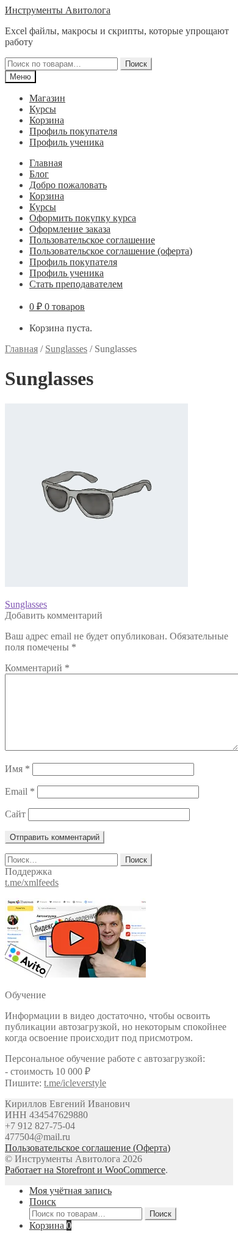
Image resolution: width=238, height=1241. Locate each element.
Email (20, 791)
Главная (45, 163)
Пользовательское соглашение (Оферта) (87, 1148)
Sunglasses (66, 349)
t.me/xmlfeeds (32, 882)
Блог (39, 174)
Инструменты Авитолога (57, 10)
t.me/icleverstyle (75, 1083)
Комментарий (37, 668)
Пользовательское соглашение (92, 240)
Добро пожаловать (68, 185)
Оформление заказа (69, 229)
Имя (17, 769)
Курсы (42, 109)
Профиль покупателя (73, 131)
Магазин (47, 98)
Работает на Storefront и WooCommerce (85, 1170)
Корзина (46, 120)
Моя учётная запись (70, 1190)
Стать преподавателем (76, 284)
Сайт (15, 814)
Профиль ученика (66, 142)
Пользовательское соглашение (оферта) (110, 251)
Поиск (136, 63)
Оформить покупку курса (82, 218)
